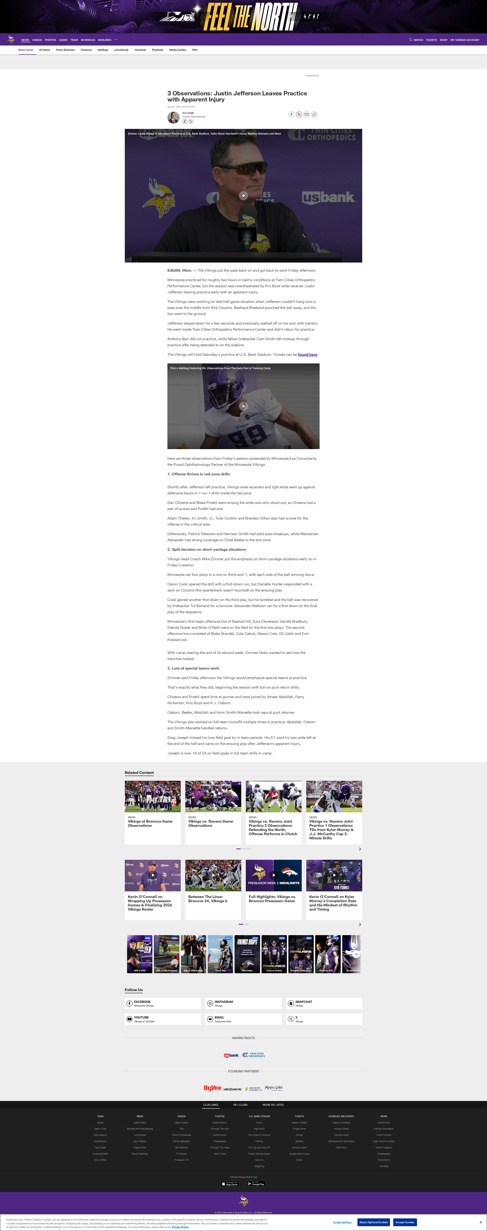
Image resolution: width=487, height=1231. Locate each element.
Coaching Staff (100, 1153)
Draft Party (341, 1147)
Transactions (100, 1141)
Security (259, 1159)
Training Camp (341, 1135)
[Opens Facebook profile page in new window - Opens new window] (185, 121)
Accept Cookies (405, 1222)
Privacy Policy (180, 1227)
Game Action (219, 1135)
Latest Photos (220, 1122)
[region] (243, 1222)
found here (307, 354)
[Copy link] (314, 114)
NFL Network (181, 1147)
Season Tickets (299, 1122)
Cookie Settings (342, 1222)
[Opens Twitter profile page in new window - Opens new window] (191, 121)
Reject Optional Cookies (374, 1222)
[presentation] (360, 850)
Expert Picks (140, 1147)
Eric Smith (188, 113)
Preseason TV (181, 1159)
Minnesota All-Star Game (341, 1141)
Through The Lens (220, 1128)
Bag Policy (259, 1128)
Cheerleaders (219, 1141)
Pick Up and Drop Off (259, 1147)
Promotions (384, 1159)
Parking (259, 1141)
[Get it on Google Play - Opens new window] (256, 1185)
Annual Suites (299, 1147)
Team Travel (220, 1153)
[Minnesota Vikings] (243, 1201)
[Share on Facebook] (291, 116)
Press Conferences (181, 1135)
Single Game (299, 1128)
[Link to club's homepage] (10, 39)
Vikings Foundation (384, 1128)
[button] (243, 195)
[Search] (410, 39)
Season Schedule (341, 1122)
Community (384, 1122)
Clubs (299, 1159)
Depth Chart (100, 1128)
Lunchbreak (140, 1135)
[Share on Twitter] (299, 116)
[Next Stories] (356, 954)
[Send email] (307, 116)
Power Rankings (140, 1153)
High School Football (384, 1141)
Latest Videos (181, 1122)
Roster (100, 1122)
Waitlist (299, 1141)
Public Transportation (259, 1153)
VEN (181, 1128)
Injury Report (100, 1135)
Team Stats (100, 1147)
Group (299, 1135)
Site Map (383, 1166)
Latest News (140, 1122)
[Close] (481, 1222)
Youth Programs (384, 1147)
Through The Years (219, 1147)
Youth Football (383, 1135)
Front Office (100, 1159)
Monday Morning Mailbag (140, 1128)
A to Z (259, 1122)
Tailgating (259, 1166)
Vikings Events (341, 1128)
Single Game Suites (299, 1153)
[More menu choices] (115, 39)
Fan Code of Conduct (259, 1135)
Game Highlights (181, 1141)
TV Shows (181, 1153)
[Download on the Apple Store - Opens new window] (229, 1184)
